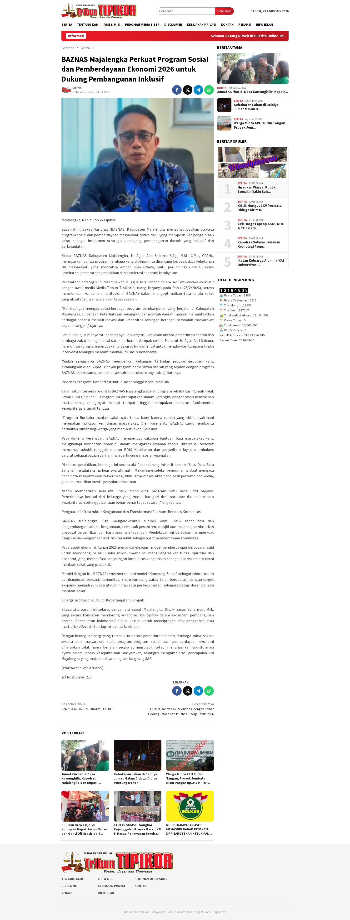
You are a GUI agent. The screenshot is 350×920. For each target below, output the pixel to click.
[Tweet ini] (187, 90)
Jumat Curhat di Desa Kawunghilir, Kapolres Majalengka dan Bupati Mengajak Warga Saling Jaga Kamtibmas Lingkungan (83, 778)
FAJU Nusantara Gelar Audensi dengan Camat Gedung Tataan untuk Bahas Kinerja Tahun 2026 (181, 709)
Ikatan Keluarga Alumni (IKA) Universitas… (261, 262)
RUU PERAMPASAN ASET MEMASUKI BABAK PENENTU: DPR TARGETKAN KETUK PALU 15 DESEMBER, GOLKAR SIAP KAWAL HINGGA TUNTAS (188, 829)
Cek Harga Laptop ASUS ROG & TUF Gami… (261, 226)
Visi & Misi (105, 879)
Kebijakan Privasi (111, 886)
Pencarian (224, 11)
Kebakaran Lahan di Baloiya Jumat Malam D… (256, 107)
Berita (221, 87)
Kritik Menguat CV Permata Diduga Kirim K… (260, 207)
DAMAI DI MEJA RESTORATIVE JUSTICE (87, 706)
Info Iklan (106, 893)
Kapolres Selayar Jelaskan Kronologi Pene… (259, 244)
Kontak (140, 886)
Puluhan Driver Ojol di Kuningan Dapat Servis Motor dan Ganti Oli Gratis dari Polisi (84, 829)
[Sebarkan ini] (177, 90)
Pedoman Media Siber (151, 879)
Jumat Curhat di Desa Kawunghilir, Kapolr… (252, 92)
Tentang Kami (72, 879)
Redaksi (67, 893)
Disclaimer (70, 886)
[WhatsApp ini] (209, 90)
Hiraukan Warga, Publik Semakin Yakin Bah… (256, 189)
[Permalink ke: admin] (66, 89)
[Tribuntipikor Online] (98, 10)
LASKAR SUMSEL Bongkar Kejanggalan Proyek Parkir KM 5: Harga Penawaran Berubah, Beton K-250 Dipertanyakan (137, 829)
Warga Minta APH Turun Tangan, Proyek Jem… (260, 125)
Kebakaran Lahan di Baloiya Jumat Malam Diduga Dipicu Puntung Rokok (135, 778)
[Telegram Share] (198, 90)
